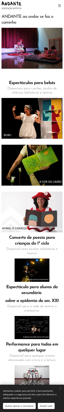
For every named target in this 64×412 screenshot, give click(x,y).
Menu (60, 6)
